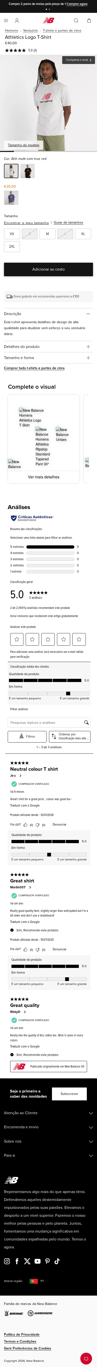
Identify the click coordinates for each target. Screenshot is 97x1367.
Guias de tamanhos (68, 222)
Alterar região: (13, 1281)
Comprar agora (77, 4)
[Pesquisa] (76, 20)
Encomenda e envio (21, 1127)
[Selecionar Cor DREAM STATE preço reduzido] (11, 198)
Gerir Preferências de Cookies (27, 1348)
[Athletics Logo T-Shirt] (48, 103)
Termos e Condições (20, 1341)
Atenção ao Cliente (21, 1113)
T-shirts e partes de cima (62, 30)
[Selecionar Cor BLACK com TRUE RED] (27, 172)
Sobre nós (12, 1141)
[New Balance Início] (48, 20)
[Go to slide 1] (47, 10)
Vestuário (30, 30)
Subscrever (69, 1094)
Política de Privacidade (22, 1334)
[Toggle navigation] (6, 20)
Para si (9, 1155)
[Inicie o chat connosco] (86, 1359)
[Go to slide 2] (49, 10)
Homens (11, 30)
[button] (17, 20)
